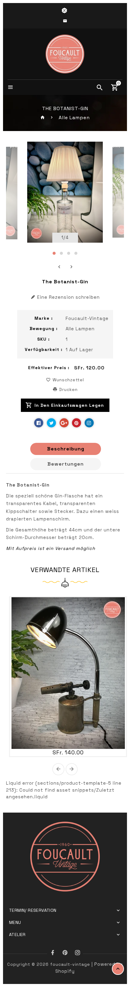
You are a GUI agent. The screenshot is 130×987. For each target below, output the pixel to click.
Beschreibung (65, 449)
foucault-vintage (87, 318)
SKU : (43, 339)
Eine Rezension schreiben (68, 297)
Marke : (43, 318)
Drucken (68, 389)
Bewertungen (65, 464)
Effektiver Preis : (49, 367)
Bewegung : (44, 328)
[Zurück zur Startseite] (42, 117)
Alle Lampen (74, 117)
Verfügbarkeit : (44, 349)
